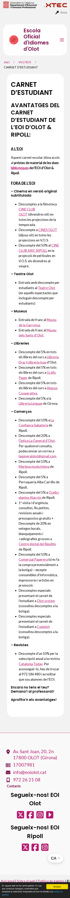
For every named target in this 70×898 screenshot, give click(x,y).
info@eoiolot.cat (29, 772)
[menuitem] (23, 4)
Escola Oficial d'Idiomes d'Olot (36, 40)
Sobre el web (26, 881)
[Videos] (49, 817)
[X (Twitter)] (21, 817)
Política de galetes (51, 881)
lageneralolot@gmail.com (37, 456)
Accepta (57, 886)
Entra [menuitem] (63, 12)
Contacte (14, 786)
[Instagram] (40, 817)
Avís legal (8, 881)
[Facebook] (30, 817)
